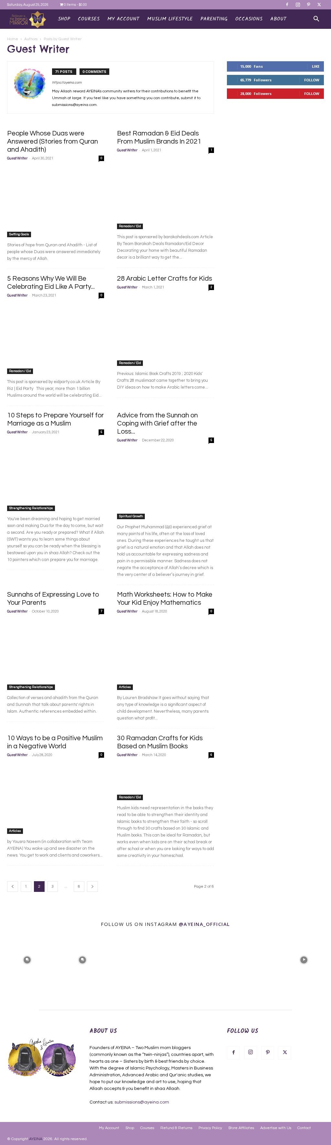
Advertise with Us (275, 1128)
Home (12, 39)
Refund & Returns (176, 1128)
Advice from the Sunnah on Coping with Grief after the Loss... (157, 423)
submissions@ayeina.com (141, 1102)
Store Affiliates (241, 1128)
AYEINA (35, 1139)
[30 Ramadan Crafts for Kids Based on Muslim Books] (165, 781)
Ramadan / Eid (130, 226)
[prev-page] (12, 886)
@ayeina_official (204, 924)
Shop (64, 19)
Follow (311, 79)
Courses (147, 1128)
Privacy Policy (210, 1128)
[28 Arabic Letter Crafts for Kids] (165, 331)
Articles (125, 687)
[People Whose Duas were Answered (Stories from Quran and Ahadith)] (55, 202)
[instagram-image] (27, 959)
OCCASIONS (248, 19)
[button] (316, 20)
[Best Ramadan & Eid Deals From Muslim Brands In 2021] (165, 193)
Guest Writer (17, 158)
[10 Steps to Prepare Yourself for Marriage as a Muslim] (55, 475)
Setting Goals (19, 234)
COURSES (89, 19)
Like (315, 66)
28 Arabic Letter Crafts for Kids (164, 278)
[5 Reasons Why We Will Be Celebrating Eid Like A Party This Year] (55, 339)
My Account (109, 1128)
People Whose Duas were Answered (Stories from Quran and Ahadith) (52, 141)
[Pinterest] (308, 4)
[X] (319, 4)
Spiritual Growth (131, 516)
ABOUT (278, 19)
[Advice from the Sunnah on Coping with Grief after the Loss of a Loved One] (165, 484)
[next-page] (92, 886)
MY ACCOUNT (123, 19)
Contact (304, 1128)
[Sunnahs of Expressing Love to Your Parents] (55, 655)
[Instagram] (298, 4)
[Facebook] (287, 4)
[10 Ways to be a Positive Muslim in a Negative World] (55, 798)
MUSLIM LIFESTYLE (170, 19)
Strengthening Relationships (31, 508)
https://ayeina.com (67, 82)
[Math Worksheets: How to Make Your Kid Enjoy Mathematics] (165, 655)
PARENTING (214, 19)
